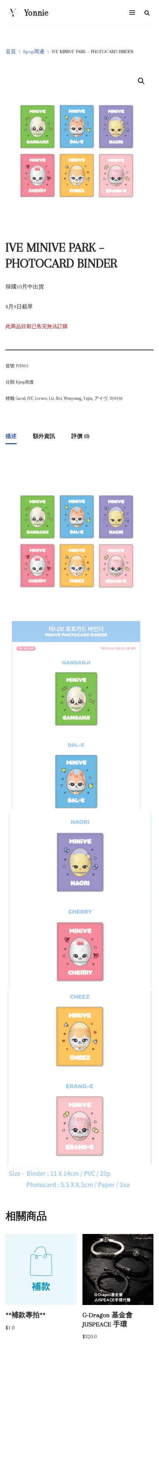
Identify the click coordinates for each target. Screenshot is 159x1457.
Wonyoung (72, 398)
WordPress (100, 1450)
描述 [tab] (11, 436)
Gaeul (21, 398)
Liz (51, 398)
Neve (51, 1450)
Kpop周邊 (33, 51)
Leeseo (41, 398)
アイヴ (101, 398)
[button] (141, 81)
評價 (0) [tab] (80, 436)
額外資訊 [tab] (44, 436)
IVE (30, 398)
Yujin (87, 398)
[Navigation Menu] (132, 12)
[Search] (147, 13)
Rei (59, 398)
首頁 (11, 51)
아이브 (116, 398)
